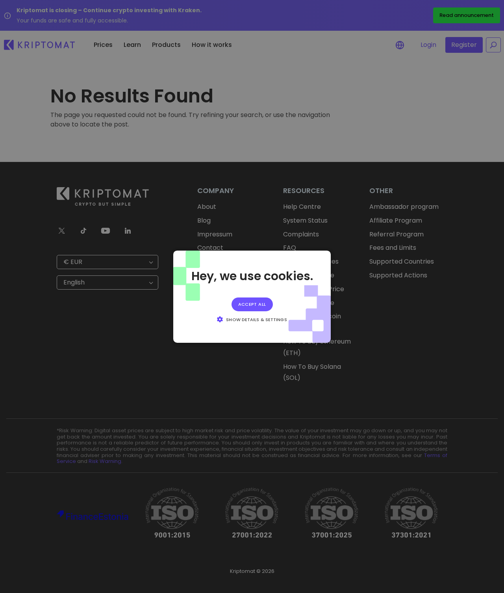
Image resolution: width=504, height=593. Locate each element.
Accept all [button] (252, 304)
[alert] (252, 296)
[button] (252, 319)
